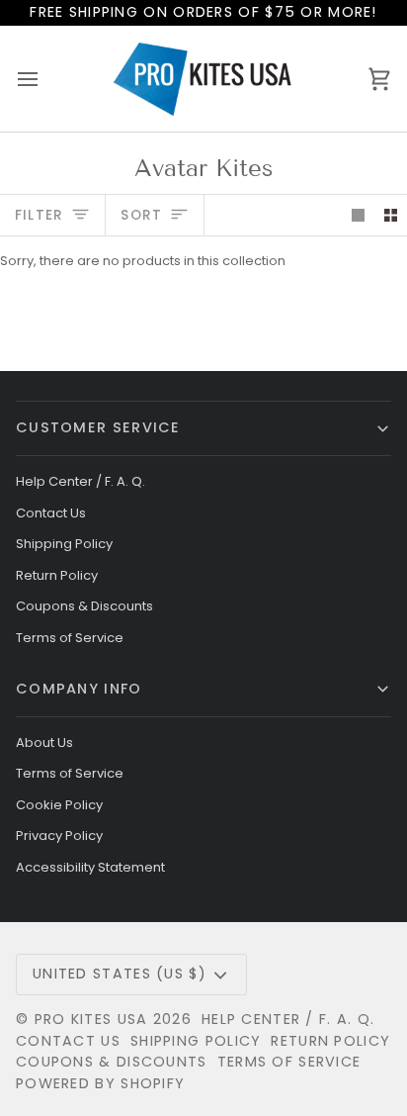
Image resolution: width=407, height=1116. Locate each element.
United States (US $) (119, 973)
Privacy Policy (59, 835)
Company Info (79, 688)
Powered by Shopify (100, 1083)
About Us (44, 742)
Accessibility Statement (90, 867)
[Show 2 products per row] (390, 215)
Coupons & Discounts (84, 606)
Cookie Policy (59, 804)
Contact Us (51, 513)
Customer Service (98, 427)
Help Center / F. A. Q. (80, 481)
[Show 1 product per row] (358, 215)
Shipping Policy (64, 543)
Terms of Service (69, 637)
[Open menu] (45, 79)
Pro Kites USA (91, 1019)
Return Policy (57, 575)
